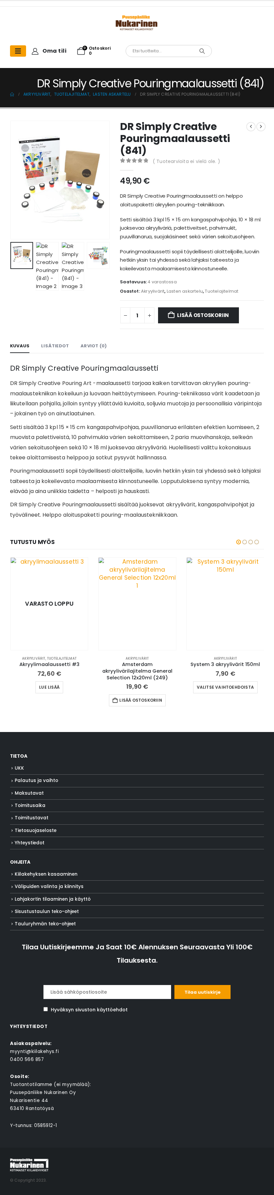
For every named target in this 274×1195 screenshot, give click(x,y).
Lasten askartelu (185, 291)
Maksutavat (29, 793)
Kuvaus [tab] (19, 346)
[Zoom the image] (137, 18)
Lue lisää (49, 687)
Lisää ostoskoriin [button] (140, 700)
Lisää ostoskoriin (203, 315)
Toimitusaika (30, 805)
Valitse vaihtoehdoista (225, 687)
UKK (19, 768)
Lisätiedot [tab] (55, 346)
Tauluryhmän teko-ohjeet (45, 924)
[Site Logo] (29, 1164)
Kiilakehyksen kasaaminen (46, 874)
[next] (261, 126)
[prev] (251, 126)
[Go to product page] (137, 604)
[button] (18, 180)
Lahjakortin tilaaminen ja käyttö (53, 899)
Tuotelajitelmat (221, 291)
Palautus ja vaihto (36, 780)
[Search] (202, 51)
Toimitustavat (31, 818)
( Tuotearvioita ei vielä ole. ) (186, 161)
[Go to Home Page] (12, 94)
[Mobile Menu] (18, 51)
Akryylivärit (152, 291)
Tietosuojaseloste (35, 830)
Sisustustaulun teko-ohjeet (47, 911)
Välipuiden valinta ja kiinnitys (49, 886)
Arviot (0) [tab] (94, 346)
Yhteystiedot (29, 843)
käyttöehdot (112, 1009)
